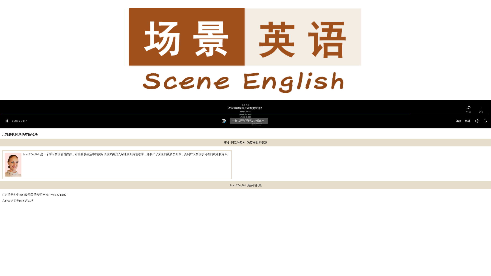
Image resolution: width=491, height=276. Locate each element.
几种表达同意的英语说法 (18, 200)
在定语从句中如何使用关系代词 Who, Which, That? (34, 194)
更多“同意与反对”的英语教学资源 (245, 142)
